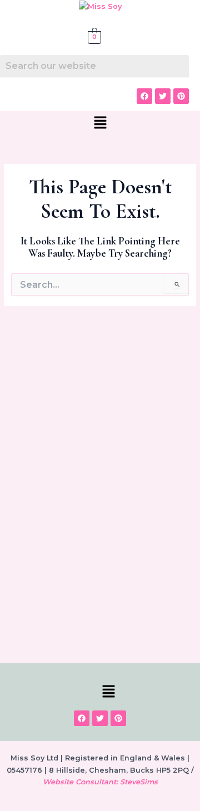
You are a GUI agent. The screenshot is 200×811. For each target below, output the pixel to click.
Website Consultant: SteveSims (100, 782)
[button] (100, 123)
